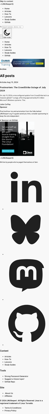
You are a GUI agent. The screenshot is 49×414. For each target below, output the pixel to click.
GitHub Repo (10, 382)
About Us (9, 393)
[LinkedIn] (27, 209)
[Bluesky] (27, 254)
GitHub (7, 22)
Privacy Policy (10, 411)
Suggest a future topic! (14, 379)
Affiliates (8, 396)
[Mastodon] (27, 300)
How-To (8, 14)
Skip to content (6, 1)
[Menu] (1, 37)
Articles (8, 11)
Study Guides (10, 19)
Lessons (8, 17)
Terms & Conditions (13, 408)
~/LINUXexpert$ (6, 4)
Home (7, 9)
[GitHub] (27, 345)
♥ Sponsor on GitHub (9, 120)
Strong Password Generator (16, 376)
